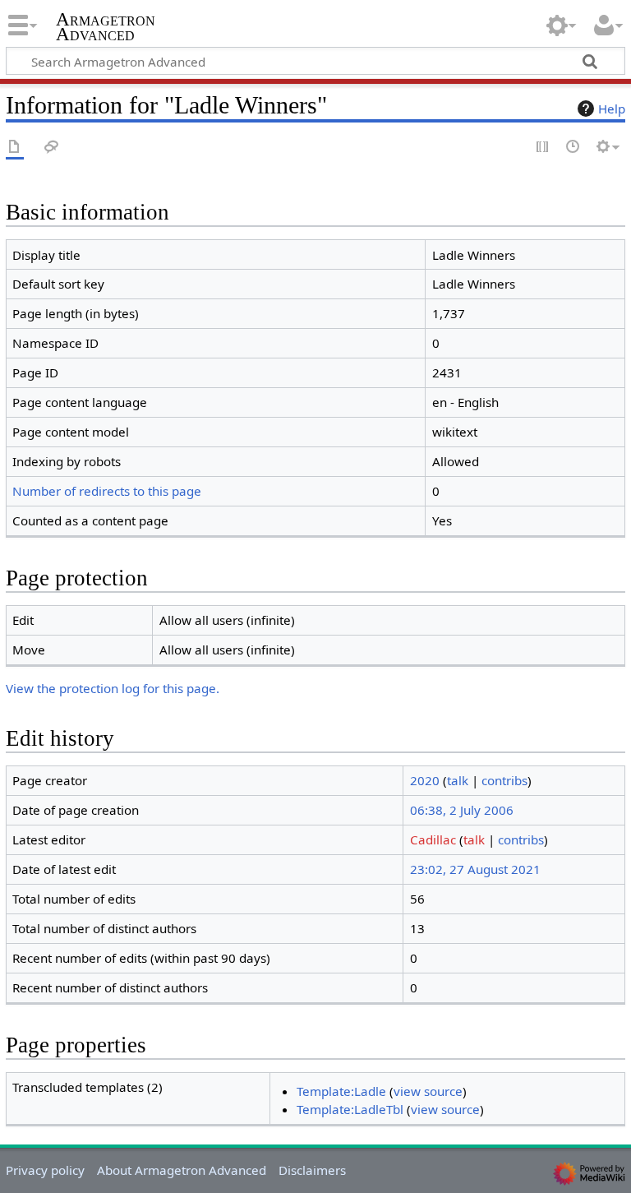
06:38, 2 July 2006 (462, 810)
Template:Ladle (341, 1091)
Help (611, 108)
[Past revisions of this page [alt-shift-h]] (573, 147)
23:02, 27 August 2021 (475, 869)
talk (457, 780)
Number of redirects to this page (106, 491)
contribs (504, 780)
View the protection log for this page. (112, 688)
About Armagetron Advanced (181, 1170)
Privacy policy (45, 1170)
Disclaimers (312, 1170)
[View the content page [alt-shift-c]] (15, 147)
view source (428, 1091)
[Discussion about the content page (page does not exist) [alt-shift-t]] (52, 147)
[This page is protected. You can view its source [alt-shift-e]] (543, 147)
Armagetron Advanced (105, 27)
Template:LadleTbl (350, 1109)
